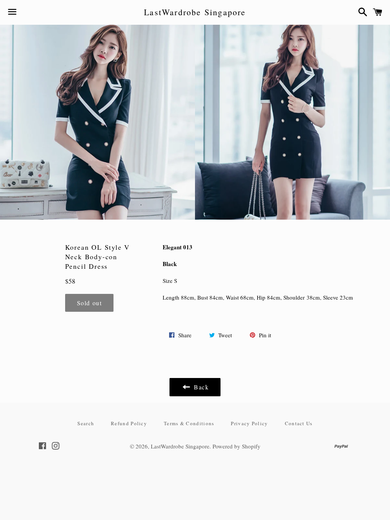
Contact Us (299, 423)
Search (85, 423)
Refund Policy (129, 423)
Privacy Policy (249, 423)
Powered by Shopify (237, 446)
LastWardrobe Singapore (195, 12)
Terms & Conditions (189, 423)
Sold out (89, 303)
